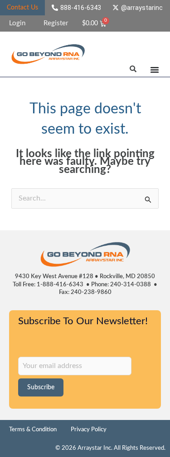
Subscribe (40, 387)
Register (56, 23)
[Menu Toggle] (154, 69)
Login (17, 23)
